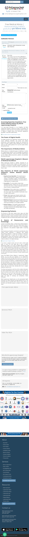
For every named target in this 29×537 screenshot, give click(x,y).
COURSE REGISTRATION (9, 480)
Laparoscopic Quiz (6, 493)
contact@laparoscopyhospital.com (15, 14)
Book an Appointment (7, 464)
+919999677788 (15, 11)
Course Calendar (6, 448)
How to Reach (6, 446)
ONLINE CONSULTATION (8, 503)
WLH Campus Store (7, 470)
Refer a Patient (6, 466)
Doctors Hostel (6, 444)
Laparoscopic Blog (6, 495)
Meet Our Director (6, 452)
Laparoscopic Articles (7, 491)
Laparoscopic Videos (7, 489)
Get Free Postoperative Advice (10, 118)
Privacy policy (5, 458)
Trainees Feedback (6, 454)
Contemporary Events (7, 476)
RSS (24, 371)
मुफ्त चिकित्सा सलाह (19, 28)
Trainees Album (6, 501)
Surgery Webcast (6, 497)
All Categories (11, 42)
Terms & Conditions (7, 456)
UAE (20, 31)
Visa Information (6, 472)
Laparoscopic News (7, 499)
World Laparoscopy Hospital (12, 535)
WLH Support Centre (7, 474)
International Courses (7, 478)
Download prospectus (8, 364)
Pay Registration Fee (7, 468)
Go (22, 2)
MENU (26, 19)
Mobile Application (6, 487)
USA (24, 31)
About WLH (5, 442)
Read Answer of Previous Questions (9, 35)
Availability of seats (6, 450)
